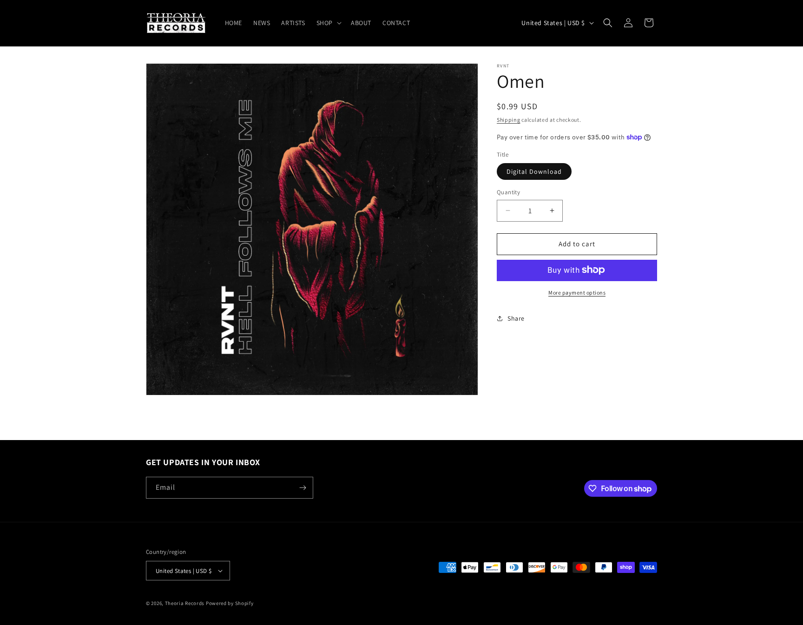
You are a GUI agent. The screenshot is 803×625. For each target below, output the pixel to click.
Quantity (508, 192)
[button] (328, 23)
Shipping (508, 119)
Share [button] (516, 318)
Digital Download (534, 171)
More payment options (577, 292)
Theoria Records (185, 603)
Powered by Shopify (230, 603)
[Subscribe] (302, 488)
